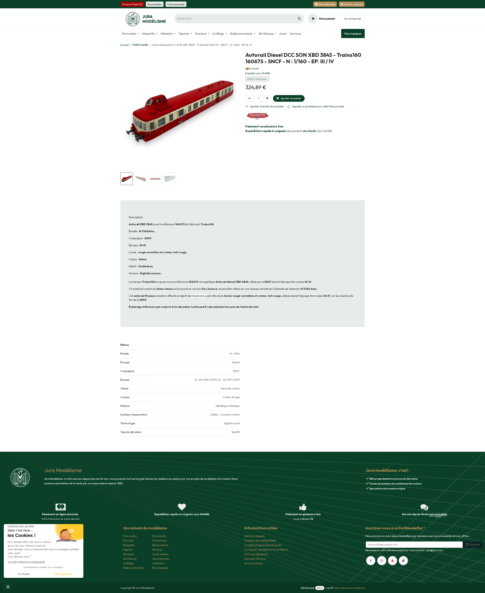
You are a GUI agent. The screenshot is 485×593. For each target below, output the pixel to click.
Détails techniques (257, 78)
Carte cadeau (160, 554)
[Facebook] (370, 560)
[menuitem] (130, 33)
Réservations (160, 545)
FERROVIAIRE (140, 45)
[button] (126, 111)
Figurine (128, 549)
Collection (158, 563)
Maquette (128, 545)
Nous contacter (253, 563)
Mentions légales (254, 536)
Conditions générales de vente (262, 545)
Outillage (128, 563)
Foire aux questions (256, 554)
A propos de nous (255, 558)
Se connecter (352, 18)
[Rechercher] (299, 18)
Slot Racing (129, 558)
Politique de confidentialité (260, 540)
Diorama (128, 540)
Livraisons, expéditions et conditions (266, 549)
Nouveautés (159, 536)
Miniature (128, 554)
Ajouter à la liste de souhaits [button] (267, 106)
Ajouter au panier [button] (290, 98)
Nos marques (352, 33)
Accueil (124, 45)
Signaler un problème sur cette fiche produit (317, 106)
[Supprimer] (249, 98)
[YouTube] (392, 560)
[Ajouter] (267, 98)
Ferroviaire (130, 536)
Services (157, 549)
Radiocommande (133, 568)
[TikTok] (403, 560)
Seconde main (160, 558)
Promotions (159, 540)
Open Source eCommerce (349, 588)
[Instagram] (381, 560)
